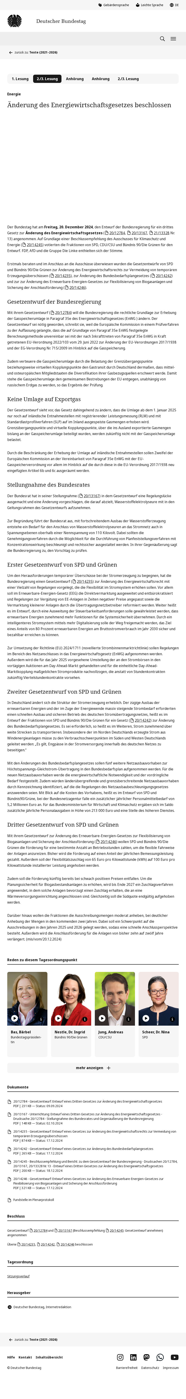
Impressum (171, 1368)
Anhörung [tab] (75, 78)
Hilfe (11, 1357)
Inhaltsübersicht (49, 1357)
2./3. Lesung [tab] (128, 78)
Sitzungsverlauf (18, 1276)
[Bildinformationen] (41, 1019)
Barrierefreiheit (127, 1368)
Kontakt (25, 1357)
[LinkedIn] (133, 1357)
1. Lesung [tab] (20, 78)
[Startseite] (46, 21)
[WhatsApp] (160, 1357)
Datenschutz (150, 1368)
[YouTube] (175, 1357)
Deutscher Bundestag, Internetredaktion (42, 1307)
